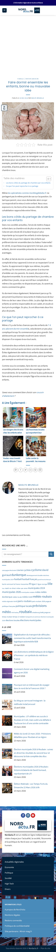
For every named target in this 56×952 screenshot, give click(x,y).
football (18, 579)
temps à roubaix (19, 616)
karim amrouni (7, 584)
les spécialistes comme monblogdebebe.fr (27, 193)
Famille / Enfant (24, 79)
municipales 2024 (36, 588)
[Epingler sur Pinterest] (35, 470)
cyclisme (36, 570)
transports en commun (32, 617)
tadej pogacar (45, 612)
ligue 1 (34, 584)
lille (50, 584)
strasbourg (36, 612)
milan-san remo (21, 588)
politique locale (24, 606)
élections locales (13, 620)
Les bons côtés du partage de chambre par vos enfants (28, 182)
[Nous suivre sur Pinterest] (33, 815)
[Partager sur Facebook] (20, 470)
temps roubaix (7, 617)
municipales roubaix (28, 592)
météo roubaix (42, 596)
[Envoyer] (51, 554)
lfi (30, 584)
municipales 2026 (11, 592)
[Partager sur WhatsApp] (15, 470)
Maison (35, 79)
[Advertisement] (28, 44)
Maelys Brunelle (37, 98)
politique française (8, 606)
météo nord (27, 596)
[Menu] (4, 10)
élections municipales (30, 620)
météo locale (17, 597)
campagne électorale (9, 570)
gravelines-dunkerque (44, 580)
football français (29, 579)
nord (15, 601)
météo (37, 592)
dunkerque (18, 575)
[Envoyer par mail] (30, 470)
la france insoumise (21, 584)
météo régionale (7, 601)
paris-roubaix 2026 (38, 601)
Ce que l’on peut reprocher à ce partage (22, 186)
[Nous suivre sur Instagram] (28, 815)
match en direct (10, 588)
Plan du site (45, 948)
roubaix (25, 612)
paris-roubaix (25, 601)
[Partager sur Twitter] (25, 470)
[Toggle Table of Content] (47, 179)
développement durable (35, 575)
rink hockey (15, 612)
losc (3, 588)
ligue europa (42, 584)
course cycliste (23, 570)
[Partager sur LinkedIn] (40, 470)
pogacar (48, 601)
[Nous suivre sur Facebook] (23, 815)
